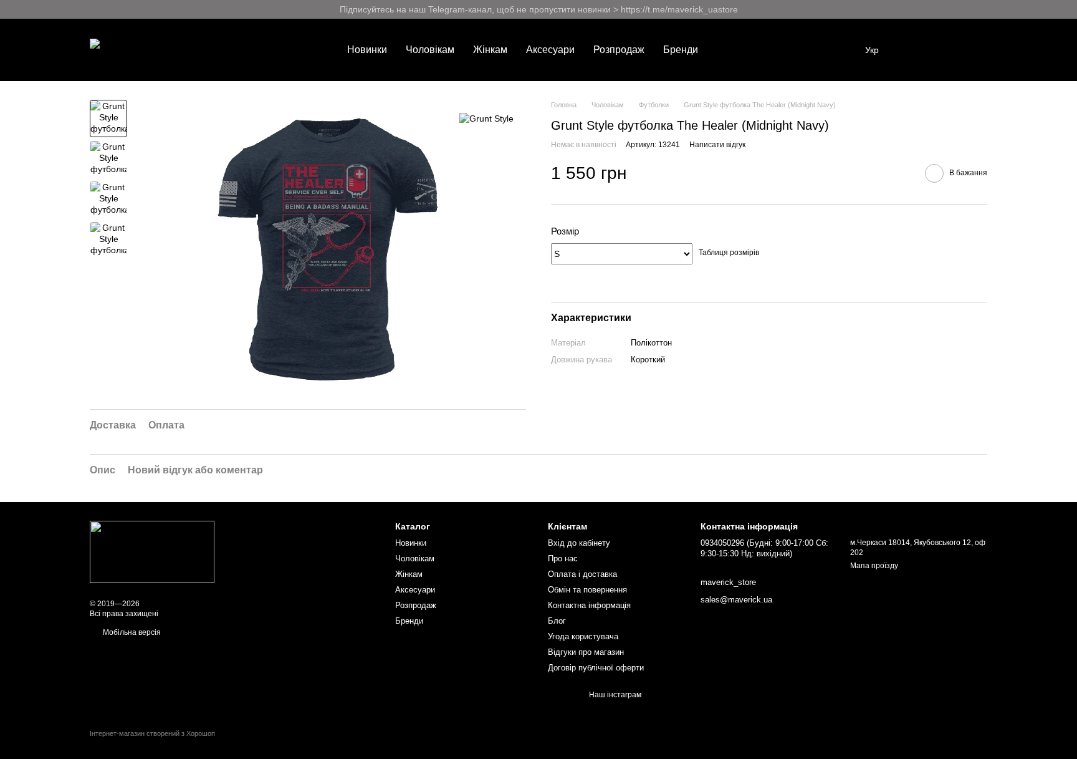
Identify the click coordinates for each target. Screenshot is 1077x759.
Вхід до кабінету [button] (579, 543)
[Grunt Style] (486, 118)
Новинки (367, 49)
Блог (557, 621)
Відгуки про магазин (586, 652)
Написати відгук (717, 144)
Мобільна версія (131, 632)
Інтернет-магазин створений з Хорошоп (152, 733)
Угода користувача (583, 636)
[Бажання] (912, 50)
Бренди (680, 49)
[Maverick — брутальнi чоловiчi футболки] (152, 551)
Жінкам (490, 49)
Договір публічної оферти (596, 667)
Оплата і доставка (582, 574)
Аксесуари (550, 49)
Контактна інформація (589, 605)
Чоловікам (430, 49)
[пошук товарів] (730, 50)
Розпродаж (618, 49)
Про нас (563, 558)
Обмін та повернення (587, 589)
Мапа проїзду (874, 565)
